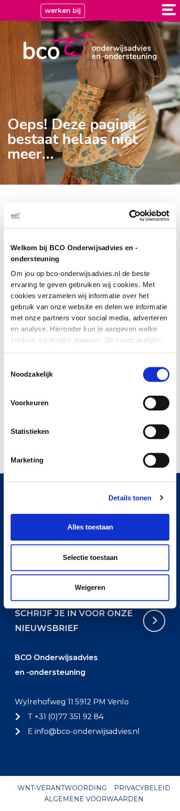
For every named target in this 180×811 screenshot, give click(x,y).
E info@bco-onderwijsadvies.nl (84, 731)
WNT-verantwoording (62, 788)
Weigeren (90, 587)
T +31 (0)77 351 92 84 (65, 716)
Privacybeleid (142, 788)
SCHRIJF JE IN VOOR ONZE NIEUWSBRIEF (73, 620)
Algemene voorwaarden (94, 799)
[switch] (156, 403)
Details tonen (129, 498)
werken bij (63, 10)
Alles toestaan (90, 527)
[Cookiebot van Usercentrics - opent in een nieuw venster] (129, 216)
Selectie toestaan (90, 557)
